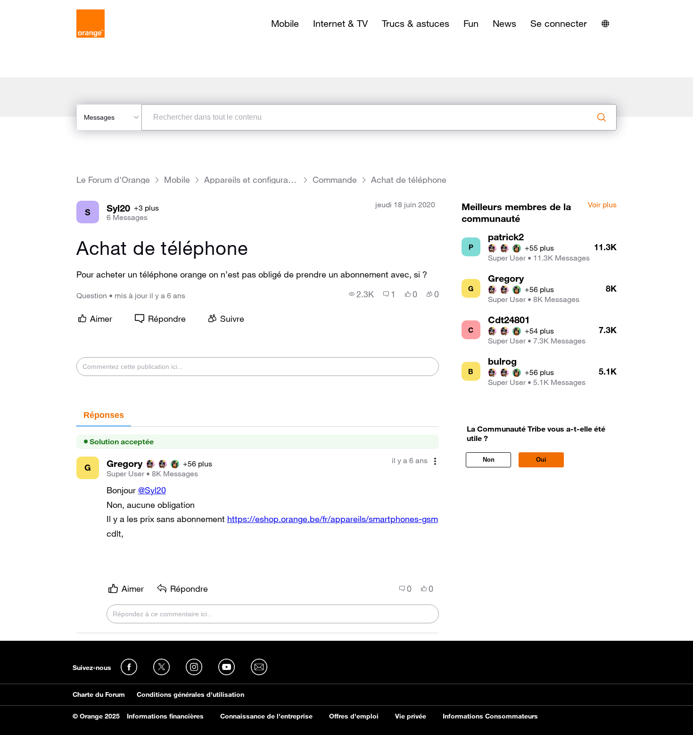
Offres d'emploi (354, 716)
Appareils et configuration (251, 180)
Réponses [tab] (103, 415)
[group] (361, 294)
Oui (541, 459)
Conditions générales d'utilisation (190, 694)
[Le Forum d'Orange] (90, 23)
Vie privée (410, 716)
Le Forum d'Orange (113, 180)
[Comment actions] (435, 461)
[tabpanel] (257, 530)
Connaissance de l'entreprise (266, 716)
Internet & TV (340, 23)
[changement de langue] (605, 23)
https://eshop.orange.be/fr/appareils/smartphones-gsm (332, 519)
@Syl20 (152, 490)
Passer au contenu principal (50, 7)
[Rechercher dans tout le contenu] (601, 117)
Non (489, 459)
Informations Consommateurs (490, 716)
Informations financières (165, 716)
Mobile (285, 23)
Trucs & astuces (415, 23)
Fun (470, 23)
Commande (335, 180)
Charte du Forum (99, 694)
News (504, 23)
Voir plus (602, 205)
